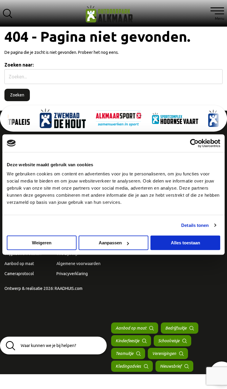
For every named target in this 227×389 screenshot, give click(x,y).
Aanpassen (110, 242)
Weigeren (41, 242)
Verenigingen (164, 353)
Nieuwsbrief (170, 366)
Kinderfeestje (127, 340)
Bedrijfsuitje (176, 328)
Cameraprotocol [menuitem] (19, 273)
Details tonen (195, 225)
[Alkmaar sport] (113, 16)
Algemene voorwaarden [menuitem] (78, 263)
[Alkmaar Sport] (96, 118)
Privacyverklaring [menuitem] (72, 273)
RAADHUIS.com (68, 288)
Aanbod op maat (131, 328)
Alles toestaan (185, 242)
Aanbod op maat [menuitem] (19, 263)
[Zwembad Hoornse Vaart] (152, 118)
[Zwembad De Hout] (40, 118)
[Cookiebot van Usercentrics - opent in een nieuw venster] (194, 143)
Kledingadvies (128, 366)
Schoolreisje (168, 340)
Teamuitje (124, 353)
